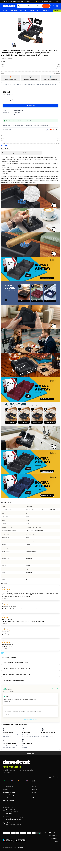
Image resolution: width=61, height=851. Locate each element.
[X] (53, 777)
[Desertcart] (9, 6)
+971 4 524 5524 (10, 826)
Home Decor (13, 10)
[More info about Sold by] (23, 110)
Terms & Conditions (51, 833)
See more (4, 145)
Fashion (32, 10)
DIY (38, 10)
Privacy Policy (53, 836)
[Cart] (56, 6)
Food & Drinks (23, 10)
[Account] (53, 6)
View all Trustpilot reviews (30, 719)
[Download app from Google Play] (8, 840)
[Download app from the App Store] (20, 840)
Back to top (30, 753)
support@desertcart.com (13, 819)
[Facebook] (57, 777)
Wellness (5, 10)
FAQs (56, 841)
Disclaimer (54, 838)
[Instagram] (50, 777)
